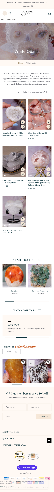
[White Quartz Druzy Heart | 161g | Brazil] (14, 211)
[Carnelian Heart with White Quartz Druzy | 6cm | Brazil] (14, 114)
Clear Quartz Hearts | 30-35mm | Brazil (37, 134)
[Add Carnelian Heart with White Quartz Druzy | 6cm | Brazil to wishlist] (22, 102)
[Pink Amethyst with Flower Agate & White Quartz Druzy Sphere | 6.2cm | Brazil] (39, 161)
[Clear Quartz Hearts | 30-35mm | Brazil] (39, 114)
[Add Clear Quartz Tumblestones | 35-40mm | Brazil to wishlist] (22, 149)
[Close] (49, 481)
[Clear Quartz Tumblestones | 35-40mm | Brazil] (14, 161)
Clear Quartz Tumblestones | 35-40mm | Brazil (13, 181)
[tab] (4, 128)
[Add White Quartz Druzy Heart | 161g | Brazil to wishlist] (22, 199)
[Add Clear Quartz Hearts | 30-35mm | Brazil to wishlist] (48, 102)
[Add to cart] (23, 127)
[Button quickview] (23, 122)
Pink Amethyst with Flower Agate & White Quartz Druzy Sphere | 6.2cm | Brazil (39, 182)
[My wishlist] (49, 440)
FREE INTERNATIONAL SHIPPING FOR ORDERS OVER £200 (27, 3)
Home (2, 20)
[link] (11, 351)
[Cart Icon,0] (48, 13)
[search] (10, 13)
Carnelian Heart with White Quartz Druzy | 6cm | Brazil (13, 134)
